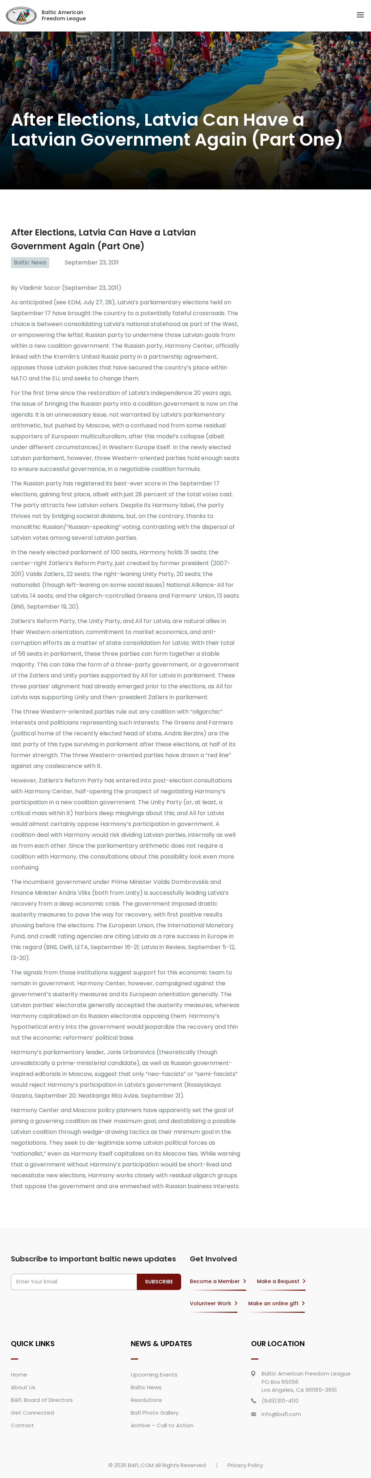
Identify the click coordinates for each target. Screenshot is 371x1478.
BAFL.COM (141, 1465)
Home (19, 1374)
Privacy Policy (245, 1465)
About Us (23, 1387)
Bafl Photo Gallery (155, 1412)
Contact (22, 1425)
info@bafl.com (281, 1414)
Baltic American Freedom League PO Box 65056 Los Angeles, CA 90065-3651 (306, 1382)
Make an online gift (273, 1303)
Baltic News (30, 262)
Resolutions (146, 1400)
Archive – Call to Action (162, 1425)
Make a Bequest (278, 1281)
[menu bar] (360, 15)
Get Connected (32, 1412)
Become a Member (215, 1281)
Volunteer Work (210, 1303)
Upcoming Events (154, 1374)
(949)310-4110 (280, 1400)
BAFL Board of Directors (42, 1400)
